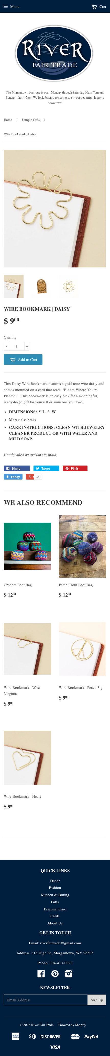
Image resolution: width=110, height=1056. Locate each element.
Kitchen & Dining (55, 894)
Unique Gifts (31, 119)
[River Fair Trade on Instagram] (69, 975)
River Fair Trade (42, 1024)
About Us (55, 922)
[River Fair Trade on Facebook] (41, 975)
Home (8, 119)
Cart (102, 6)
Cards (55, 915)
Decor (55, 880)
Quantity (10, 337)
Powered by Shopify (72, 1024)
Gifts (55, 901)
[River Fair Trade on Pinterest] (55, 975)
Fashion (55, 887)
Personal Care (55, 908)
